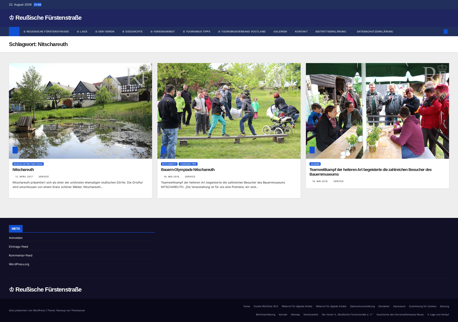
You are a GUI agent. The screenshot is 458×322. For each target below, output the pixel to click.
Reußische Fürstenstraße (28, 164)
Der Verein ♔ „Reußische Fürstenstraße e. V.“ (347, 314)
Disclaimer (384, 306)
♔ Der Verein (104, 31)
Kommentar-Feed (20, 255)
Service (44, 176)
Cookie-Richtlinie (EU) (266, 306)
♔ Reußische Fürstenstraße (45, 17)
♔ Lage (82, 31)
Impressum (399, 306)
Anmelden (16, 238)
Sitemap (295, 314)
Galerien (280, 31)
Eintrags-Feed (18, 246)
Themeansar (78, 310)
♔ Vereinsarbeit (162, 31)
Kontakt (301, 31)
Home (246, 306)
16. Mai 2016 (172, 176)
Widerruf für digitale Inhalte (297, 306)
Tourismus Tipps (188, 164)
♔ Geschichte (132, 31)
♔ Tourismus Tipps (196, 31)
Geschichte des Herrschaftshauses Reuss (400, 314)
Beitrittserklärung (331, 31)
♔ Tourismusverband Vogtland (242, 31)
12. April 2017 (24, 176)
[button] (440, 31)
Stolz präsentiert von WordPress (27, 310)
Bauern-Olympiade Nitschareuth (188, 169)
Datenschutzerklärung (375, 31)
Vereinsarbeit (310, 314)
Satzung (444, 306)
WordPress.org (19, 264)
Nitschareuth (23, 169)
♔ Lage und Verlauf (438, 314)
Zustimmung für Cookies (422, 306)
